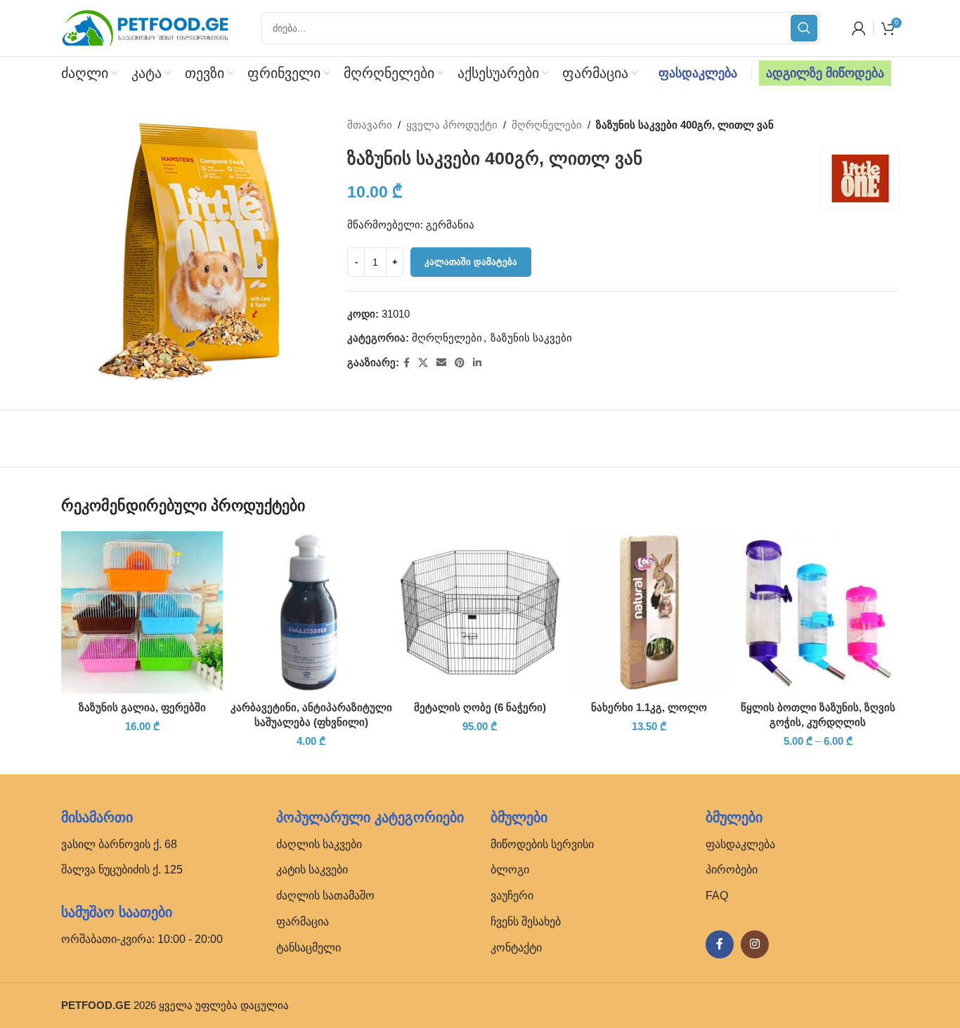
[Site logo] (145, 27)
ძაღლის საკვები (319, 844)
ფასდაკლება (698, 73)
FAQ (717, 896)
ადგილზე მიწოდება (825, 73)
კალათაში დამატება (470, 261)
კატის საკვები (312, 870)
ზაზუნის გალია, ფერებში (142, 707)
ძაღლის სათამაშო (325, 896)
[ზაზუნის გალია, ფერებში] (142, 612)
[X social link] (423, 362)
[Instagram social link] (755, 944)
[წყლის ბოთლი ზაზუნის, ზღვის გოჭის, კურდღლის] (818, 612)
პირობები (732, 870)
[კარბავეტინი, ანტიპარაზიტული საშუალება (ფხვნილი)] (310, 612)
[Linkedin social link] (477, 362)
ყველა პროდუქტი (452, 125)
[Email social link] (441, 362)
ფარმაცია (302, 922)
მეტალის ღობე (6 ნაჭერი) (480, 707)
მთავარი (369, 125)
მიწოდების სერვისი (542, 844)
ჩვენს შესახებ (526, 922)
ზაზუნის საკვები (531, 338)
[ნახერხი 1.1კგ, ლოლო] (648, 612)
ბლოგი (510, 870)
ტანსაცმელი (308, 948)
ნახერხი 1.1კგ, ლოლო (649, 707)
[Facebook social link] (406, 362)
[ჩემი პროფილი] (859, 28)
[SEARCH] (804, 28)
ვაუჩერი (512, 896)
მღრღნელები (547, 125)
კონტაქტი (516, 948)
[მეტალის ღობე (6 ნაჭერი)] (480, 612)
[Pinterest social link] (459, 362)
